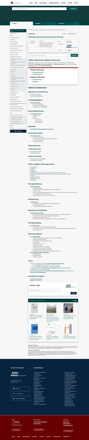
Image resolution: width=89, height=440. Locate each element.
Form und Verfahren (13, 43)
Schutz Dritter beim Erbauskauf (15, 110)
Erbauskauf (35, 81)
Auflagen (12, 73)
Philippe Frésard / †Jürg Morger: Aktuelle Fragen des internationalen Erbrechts (36, 317)
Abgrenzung (12, 39)
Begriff (11, 35)
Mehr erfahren (68, 431)
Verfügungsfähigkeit (14, 41)
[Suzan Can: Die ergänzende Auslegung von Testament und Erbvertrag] (53, 329)
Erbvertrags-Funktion (14, 48)
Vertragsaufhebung (13, 92)
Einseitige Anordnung (35, 174)
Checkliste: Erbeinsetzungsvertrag (17, 117)
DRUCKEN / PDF (73, 33)
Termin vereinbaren (20, 398)
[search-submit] (73, 8)
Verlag (76, 3)
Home (31, 3)
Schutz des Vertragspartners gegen (47, 263)
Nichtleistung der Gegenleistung (16, 106)
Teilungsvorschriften (14, 84)
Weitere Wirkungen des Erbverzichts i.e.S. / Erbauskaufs (18, 62)
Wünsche (12, 90)
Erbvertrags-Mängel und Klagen (16, 101)
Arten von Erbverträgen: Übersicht (16, 50)
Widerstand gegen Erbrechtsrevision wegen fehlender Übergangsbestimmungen (69, 317)
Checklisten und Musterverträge (16, 115)
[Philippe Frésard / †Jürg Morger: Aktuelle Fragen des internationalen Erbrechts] (36, 308)
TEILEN (64, 33)
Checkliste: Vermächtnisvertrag (16, 119)
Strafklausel (13, 88)
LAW (75, 300)
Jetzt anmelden (38, 429)
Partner (70, 3)
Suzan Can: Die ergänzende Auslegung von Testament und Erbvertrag (53, 338)
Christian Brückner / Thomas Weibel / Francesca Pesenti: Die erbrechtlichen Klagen (36, 338)
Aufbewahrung (13, 94)
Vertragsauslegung (13, 99)
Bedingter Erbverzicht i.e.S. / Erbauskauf (18, 65)
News (35, 3)
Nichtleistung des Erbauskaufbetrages (17, 108)
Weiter (73, 293)
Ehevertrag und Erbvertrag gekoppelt (16, 46)
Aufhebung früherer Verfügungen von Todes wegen (17, 78)
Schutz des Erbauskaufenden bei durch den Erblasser (52, 270)
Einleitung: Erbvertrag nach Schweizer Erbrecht (17, 31)
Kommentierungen (54, 3)
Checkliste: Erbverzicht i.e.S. (16, 121)
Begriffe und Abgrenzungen (37, 96)
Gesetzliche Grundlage (14, 37)
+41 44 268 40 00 (18, 393)
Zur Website (16, 430)
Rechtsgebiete (43, 3)
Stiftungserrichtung (14, 86)
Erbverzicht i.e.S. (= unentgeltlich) (38, 158)
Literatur (12, 125)
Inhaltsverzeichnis (13, 33)
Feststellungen (13, 69)
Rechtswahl (13, 71)
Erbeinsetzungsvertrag (14, 52)
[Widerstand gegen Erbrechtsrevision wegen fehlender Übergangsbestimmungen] (70, 308)
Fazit (11, 112)
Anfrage (17, 388)
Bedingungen (13, 75)
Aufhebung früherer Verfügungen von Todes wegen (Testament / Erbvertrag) (48, 172)
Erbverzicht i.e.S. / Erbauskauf (15, 56)
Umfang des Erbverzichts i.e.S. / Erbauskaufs (16, 59)
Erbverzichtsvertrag (37, 79)
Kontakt (11, 127)
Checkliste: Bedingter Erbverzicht (16, 123)
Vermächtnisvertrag (13, 54)
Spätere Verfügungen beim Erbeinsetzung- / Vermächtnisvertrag (18, 104)
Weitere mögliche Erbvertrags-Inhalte (17, 67)
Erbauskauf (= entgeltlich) (36, 160)
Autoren (63, 3)
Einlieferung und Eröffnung (15, 97)
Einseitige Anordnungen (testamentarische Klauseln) (18, 82)
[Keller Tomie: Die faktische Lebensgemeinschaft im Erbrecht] (70, 329)
